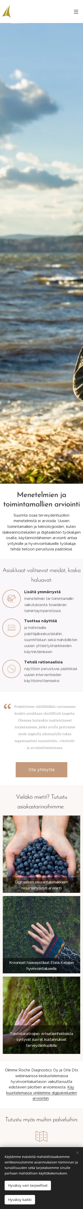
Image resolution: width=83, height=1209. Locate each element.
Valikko (76, 11)
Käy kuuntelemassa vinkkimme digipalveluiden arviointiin (41, 1093)
